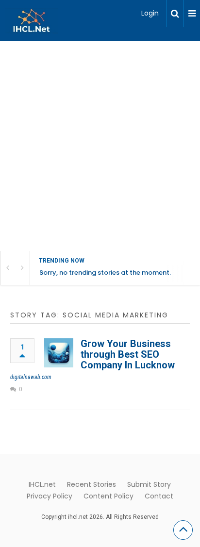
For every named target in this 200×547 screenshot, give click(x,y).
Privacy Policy (49, 496)
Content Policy (108, 496)
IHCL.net (42, 484)
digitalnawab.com (30, 377)
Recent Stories (91, 484)
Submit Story (149, 484)
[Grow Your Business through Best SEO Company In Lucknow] (58, 352)
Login (150, 13)
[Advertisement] (100, 146)
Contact (159, 496)
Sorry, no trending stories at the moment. (105, 272)
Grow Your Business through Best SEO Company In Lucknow (128, 354)
